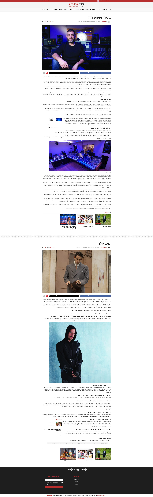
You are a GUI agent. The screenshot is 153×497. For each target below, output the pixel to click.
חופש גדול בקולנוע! (107, 226)
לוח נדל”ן (51, 9)
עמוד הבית (109, 13)
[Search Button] (47, 9)
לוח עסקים (66, 9)
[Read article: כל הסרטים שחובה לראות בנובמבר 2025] (59, 424)
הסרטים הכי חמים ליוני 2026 (70, 461)
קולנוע (57, 443)
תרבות (56, 9)
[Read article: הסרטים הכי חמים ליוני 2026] (68, 454)
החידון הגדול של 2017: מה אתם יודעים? (51, 119)
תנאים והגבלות (76, 482)
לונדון (71, 208)
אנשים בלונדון (104, 13)
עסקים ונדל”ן (92, 9)
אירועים (71, 9)
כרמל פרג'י (104, 21)
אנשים (107, 208)
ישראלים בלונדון (76, 208)
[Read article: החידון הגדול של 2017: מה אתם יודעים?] (59, 119)
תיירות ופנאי (77, 9)
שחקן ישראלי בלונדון (51, 443)
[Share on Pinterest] (47, 73)
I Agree (49, 495)
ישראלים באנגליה (91, 208)
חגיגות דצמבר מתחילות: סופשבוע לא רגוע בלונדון (52, 124)
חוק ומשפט (87, 9)
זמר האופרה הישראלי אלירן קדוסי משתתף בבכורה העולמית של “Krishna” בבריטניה (69, 228)
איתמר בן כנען (103, 247)
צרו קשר (101, 1)
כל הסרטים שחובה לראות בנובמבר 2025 (50, 424)
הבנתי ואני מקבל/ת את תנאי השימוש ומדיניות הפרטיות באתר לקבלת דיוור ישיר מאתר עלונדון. (55, 483)
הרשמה (43, 1)
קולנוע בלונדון (86, 247)
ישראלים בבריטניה (83, 208)
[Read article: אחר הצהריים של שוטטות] (85, 219)
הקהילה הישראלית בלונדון (99, 208)
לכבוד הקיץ (59, 432)
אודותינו (109, 1)
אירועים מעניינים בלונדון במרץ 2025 (54, 127)
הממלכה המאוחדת (104, 443)
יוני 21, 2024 (98, 21)
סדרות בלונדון (62, 443)
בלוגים (103, 9)
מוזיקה (89, 21)
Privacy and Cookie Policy (102, 495)
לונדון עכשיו (108, 9)
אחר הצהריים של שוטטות (88, 226)
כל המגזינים (99, 9)
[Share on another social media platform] (44, 73)
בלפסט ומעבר (58, 436)
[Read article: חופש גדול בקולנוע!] (103, 219)
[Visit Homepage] (76, 5)
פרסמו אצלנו (105, 1)
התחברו (47, 1)
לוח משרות (61, 9)
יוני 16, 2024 (97, 247)
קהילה (82, 9)
